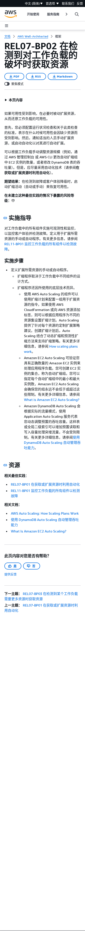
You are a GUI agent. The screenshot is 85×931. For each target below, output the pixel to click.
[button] (14, 100)
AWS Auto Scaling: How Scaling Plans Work (45, 513)
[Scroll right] (66, 14)
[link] (58, 36)
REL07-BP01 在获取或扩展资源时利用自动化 (45, 484)
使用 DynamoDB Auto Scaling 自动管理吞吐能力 (52, 442)
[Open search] (77, 14)
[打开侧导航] (6, 25)
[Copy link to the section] (5, 218)
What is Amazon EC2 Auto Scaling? (51, 399)
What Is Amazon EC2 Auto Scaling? (38, 531)
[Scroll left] (23, 14)
